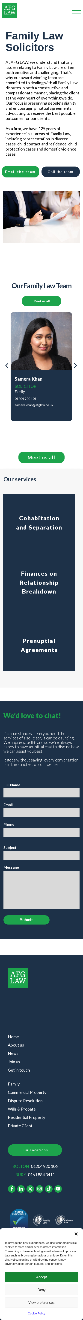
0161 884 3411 (41, 1174)
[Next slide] (75, 366)
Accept (41, 1277)
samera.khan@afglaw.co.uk (34, 405)
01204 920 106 (44, 1166)
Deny (42, 1290)
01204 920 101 (25, 399)
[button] (76, 1234)
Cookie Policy (36, 1313)
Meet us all (41, 301)
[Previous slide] (6, 366)
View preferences (41, 1302)
